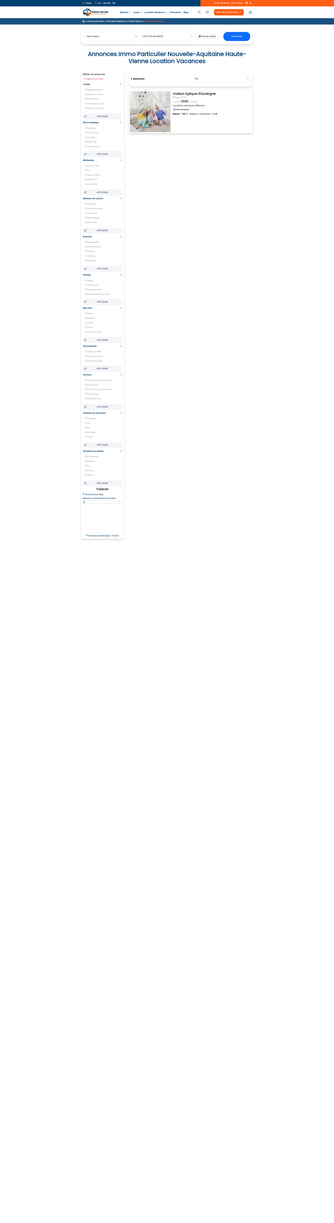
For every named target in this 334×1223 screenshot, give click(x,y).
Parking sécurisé (94, 290)
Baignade (91, 461)
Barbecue (91, 251)
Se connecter (222, 3)
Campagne (91, 418)
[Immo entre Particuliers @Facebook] (247, 3)
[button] (207, 12)
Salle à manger (93, 218)
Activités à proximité (93, 451)
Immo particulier (96, 21)
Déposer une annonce (227, 12)
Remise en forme (94, 332)
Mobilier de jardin (94, 247)
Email (88, 3)
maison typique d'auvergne (194, 94)
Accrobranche (93, 457)
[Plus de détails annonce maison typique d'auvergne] (150, 111)
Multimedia (88, 160)
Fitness (90, 313)
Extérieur (87, 236)
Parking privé (92, 285)
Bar (88, 466)
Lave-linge (91, 137)
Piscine (90, 327)
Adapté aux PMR (94, 352)
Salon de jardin (93, 242)
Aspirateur (91, 128)
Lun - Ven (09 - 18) (106, 3)
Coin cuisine (92, 213)
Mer (88, 428)
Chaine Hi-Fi (92, 179)
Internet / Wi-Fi (93, 166)
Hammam (91, 318)
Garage (90, 280)
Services (87, 375)
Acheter (124, 12)
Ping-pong (91, 261)
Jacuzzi (90, 323)
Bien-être (87, 308)
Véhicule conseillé (94, 361)
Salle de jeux (92, 222)
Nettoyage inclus (94, 399)
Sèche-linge (92, 142)
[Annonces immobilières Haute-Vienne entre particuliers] (83, 21)
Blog (186, 12)
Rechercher (237, 36)
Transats (91, 256)
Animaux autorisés (95, 356)
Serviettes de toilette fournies (99, 389)
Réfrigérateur (92, 99)
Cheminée (91, 204)
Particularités (90, 346)
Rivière (90, 437)
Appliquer (102, 116)
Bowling (90, 470)
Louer (136, 12)
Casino (90, 475)
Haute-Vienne (134, 21)
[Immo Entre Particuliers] (95, 12)
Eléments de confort (93, 198)
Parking (87, 275)
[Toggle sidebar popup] (250, 12)
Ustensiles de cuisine (96, 104)
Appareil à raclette (94, 90)
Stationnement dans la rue (98, 294)
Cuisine (86, 84)
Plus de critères (208, 36)
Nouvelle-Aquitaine (116, 21)
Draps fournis (92, 385)
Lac (88, 423)
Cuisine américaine (95, 209)
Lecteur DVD (92, 184)
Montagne (91, 432)
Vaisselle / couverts (95, 108)
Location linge (93, 394)
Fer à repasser (93, 133)
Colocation (175, 12)
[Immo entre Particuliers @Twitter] (250, 3)
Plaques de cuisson (95, 94)
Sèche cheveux (93, 146)
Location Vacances (154, 12)
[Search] (199, 12)
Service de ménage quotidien (99, 380)
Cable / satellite (93, 175)
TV (88, 170)
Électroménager (91, 122)
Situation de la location (94, 413)
